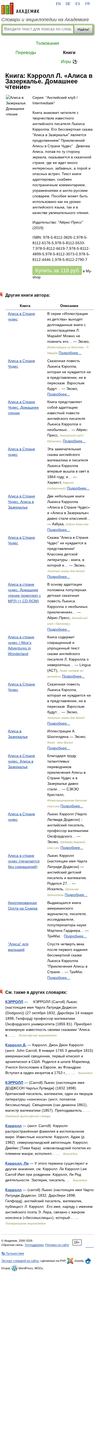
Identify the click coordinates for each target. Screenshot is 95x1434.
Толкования (47, 43)
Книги (69, 52)
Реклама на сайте (57, 1244)
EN (58, 4)
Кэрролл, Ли (17, 1163)
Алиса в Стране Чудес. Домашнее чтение (23, 407)
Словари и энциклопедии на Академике (45, 19)
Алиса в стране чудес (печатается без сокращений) (24, 861)
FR (87, 4)
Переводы (26, 52)
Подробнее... (70, 353)
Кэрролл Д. (15, 1045)
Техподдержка (34, 1244)
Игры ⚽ (69, 61)
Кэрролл (13, 1126)
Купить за (57, 270)
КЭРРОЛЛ (14, 1002)
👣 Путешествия (12, 1253)
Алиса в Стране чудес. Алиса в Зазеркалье (21, 761)
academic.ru (20, 8)
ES (77, 4)
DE (68, 4)
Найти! (83, 29)
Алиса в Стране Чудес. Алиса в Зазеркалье (21, 501)
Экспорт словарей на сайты (20, 1260)
